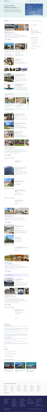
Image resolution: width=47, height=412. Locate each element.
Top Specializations (22, 399)
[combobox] (19, 1)
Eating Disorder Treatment (22, 400)
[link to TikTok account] (40, 405)
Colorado (16, 369)
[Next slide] (28, 27)
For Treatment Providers (39, 399)
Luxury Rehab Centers (14, 400)
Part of (18, 85)
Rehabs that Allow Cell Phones (15, 406)
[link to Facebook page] (43, 405)
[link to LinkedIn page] (37, 405)
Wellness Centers (13, 404)
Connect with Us (38, 404)
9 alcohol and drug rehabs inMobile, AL (8, 10)
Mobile (8, 176)
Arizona (5, 369)
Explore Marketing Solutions (39, 401)
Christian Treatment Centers (23, 406)
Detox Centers (13, 401)
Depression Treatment (22, 401)
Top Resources (29, 399)
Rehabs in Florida (6, 400)
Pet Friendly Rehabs (14, 405)
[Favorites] (42, 1)
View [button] (5, 39)
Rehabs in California (6, 401)
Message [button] (10, 39)
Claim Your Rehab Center (38, 400)
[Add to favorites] (28, 25)
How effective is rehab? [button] (34, 44)
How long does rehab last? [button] (34, 42)
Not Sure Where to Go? (7, 399)
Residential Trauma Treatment (23, 404)
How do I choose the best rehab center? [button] (35, 46)
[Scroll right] (42, 20)
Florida (27, 369)
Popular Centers (14, 399)
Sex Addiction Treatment (22, 405)
